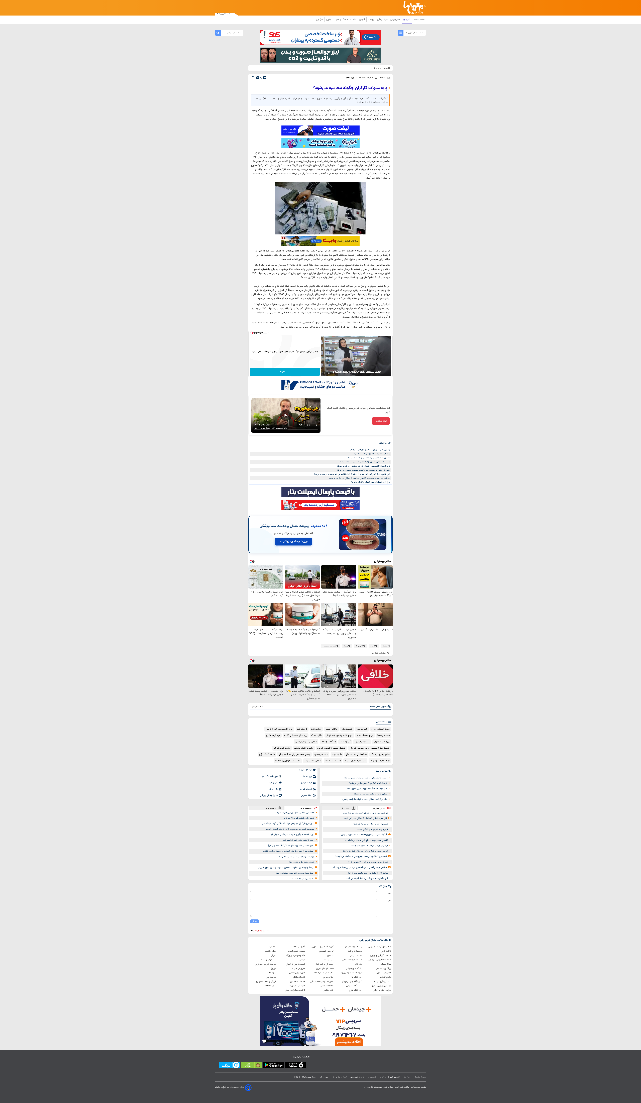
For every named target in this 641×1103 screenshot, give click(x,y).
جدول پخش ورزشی (269, 795)
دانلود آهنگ (316, 735)
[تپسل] (251, 333)
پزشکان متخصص (383, 968)
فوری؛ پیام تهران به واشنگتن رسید (372, 829)
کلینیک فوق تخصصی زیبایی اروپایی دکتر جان (370, 748)
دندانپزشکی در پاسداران (356, 754)
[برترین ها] (413, 7)
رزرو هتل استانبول (382, 742)
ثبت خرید (285, 371)
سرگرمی (319, 19)
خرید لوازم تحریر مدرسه (355, 761)
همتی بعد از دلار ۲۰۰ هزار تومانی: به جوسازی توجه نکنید (288, 851)
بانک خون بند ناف (333, 761)
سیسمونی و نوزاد (268, 960)
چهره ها (371, 19)
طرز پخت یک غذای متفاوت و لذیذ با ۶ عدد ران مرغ (290, 845)
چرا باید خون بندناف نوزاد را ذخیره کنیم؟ (372, 454)
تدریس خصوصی (326, 951)
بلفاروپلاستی (347, 729)
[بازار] (251, 1066)
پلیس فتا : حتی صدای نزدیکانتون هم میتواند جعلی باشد (365, 462)
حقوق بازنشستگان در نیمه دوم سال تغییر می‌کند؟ (365, 778)
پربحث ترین (270, 808)
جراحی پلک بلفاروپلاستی (306, 742)
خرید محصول (381, 421)
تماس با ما (372, 1077)
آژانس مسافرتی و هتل (295, 990)
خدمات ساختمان (297, 981)
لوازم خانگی (271, 973)
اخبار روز (407, 19)
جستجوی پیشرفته (308, 1077)
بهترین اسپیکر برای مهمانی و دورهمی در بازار (370, 449)
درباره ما (383, 1077)
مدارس (330, 955)
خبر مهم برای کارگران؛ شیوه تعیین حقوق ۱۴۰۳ (367, 788)
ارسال (254, 921)
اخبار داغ (346, 808)
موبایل (273, 968)
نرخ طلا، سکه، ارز (270, 776)
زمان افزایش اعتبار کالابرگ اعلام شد (298, 840)
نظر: (389, 901)
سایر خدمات (270, 986)
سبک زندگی (382, 19)
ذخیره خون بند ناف (281, 748)
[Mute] (329, 373)
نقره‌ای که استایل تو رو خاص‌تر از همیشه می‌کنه (369, 458)
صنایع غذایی (328, 977)
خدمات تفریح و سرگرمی (265, 964)
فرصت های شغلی (357, 1077)
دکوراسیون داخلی (297, 973)
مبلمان (302, 960)
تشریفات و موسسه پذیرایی (322, 981)
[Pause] (325, 373)
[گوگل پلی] (273, 1066)
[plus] (264, 77)
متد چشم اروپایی (362, 742)
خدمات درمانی (356, 955)
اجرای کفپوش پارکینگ (380, 761)
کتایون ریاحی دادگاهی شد (301, 879)
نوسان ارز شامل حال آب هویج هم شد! (371, 824)
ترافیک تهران (306, 789)
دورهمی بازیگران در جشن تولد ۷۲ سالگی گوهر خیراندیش (287, 823)
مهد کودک (329, 960)
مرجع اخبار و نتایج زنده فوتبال (339, 735)
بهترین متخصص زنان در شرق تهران (294, 754)
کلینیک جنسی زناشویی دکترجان (331, 748)
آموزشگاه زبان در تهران (352, 981)
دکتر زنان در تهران (383, 973)
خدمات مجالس (327, 986)
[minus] (257, 77)
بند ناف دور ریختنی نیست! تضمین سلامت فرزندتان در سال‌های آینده (359, 478)
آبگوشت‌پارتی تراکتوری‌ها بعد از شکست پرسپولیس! (364, 834)
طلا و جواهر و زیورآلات (295, 955)
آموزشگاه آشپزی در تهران (322, 947)
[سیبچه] (295, 1066)
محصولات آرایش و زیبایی (379, 960)
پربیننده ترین (306, 808)
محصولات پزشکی (354, 951)
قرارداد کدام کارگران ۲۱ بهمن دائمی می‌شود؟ (368, 783)
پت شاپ (358, 964)
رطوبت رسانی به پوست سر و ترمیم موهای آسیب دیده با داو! (363, 470)
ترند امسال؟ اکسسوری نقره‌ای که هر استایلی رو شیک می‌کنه (363, 466)
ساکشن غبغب (331, 729)
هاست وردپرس (321, 754)
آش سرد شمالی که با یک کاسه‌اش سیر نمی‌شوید (365, 818)
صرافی (273, 955)
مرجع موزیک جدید (365, 735)
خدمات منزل (270, 977)
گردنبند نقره (302, 729)
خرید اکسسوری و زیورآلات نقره (279, 729)
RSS (296, 1077)
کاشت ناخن (386, 951)
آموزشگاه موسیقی (354, 986)
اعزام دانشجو (270, 951)
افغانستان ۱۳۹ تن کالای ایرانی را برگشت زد (295, 813)
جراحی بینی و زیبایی (382, 990)
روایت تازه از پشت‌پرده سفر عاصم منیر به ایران (367, 873)
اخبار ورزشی (395, 19)
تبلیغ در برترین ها (340, 1077)
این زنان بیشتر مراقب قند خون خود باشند (369, 845)
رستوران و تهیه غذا (325, 964)
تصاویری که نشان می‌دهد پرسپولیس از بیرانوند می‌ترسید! (361, 856)
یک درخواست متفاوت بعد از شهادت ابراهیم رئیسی (364, 799)
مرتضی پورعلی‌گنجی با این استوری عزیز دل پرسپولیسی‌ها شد (360, 867)
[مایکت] (229, 1066)
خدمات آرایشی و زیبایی (380, 955)
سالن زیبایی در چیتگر (380, 754)
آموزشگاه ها (357, 977)
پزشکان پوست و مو (353, 947)
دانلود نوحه (337, 754)
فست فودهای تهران (325, 968)
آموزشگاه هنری (355, 990)
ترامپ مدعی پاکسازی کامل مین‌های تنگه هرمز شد (365, 851)
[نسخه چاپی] (253, 77)
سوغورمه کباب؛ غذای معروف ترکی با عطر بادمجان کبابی (290, 829)
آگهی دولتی (324, 1077)
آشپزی (362, 19)
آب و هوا (273, 783)
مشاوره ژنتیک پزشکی (303, 748)
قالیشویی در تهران (297, 986)
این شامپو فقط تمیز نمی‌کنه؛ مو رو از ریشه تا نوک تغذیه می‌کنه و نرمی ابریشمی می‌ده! (352, 474)
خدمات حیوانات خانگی (352, 960)
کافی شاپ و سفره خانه (324, 973)
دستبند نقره (316, 729)
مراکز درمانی (385, 964)
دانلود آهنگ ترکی (267, 754)
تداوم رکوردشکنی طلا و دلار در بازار (299, 818)
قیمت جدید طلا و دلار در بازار (301, 862)
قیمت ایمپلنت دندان (380, 729)
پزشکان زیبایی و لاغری (381, 986)
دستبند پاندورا (383, 735)
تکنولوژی (330, 19)
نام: (389, 894)
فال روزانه (273, 789)
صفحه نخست (419, 19)
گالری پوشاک (299, 947)
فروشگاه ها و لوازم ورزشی (350, 973)
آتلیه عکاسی (328, 990)
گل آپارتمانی (345, 742)
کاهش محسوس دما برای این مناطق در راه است (366, 840)
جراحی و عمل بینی (312, 761)
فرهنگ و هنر (342, 19)
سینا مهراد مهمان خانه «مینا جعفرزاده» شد (294, 873)
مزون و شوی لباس (296, 951)
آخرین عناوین (379, 808)
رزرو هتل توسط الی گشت (295, 735)
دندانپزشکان (385, 977)
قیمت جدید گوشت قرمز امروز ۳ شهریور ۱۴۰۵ (368, 862)
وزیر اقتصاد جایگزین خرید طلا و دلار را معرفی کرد (291, 834)
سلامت (353, 19)
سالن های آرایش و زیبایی (379, 947)
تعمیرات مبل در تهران (295, 964)
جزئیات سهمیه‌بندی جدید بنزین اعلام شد (296, 857)
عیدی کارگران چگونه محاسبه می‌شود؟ (370, 794)
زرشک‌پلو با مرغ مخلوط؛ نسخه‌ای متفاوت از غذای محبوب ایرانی (285, 867)
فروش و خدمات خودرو (266, 981)
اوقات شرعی (306, 795)
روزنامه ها (307, 776)
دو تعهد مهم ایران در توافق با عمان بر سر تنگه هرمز (365, 813)
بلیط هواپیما (362, 729)
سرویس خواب (298, 968)
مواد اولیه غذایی (273, 735)
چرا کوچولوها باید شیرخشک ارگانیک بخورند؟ (370, 482)
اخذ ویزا (272, 947)
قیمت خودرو (306, 783)
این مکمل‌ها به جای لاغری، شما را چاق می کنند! (367, 878)
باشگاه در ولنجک (328, 742)
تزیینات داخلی (298, 977)
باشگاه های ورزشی (354, 968)
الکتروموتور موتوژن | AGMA (287, 761)
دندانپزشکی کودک (382, 981)
